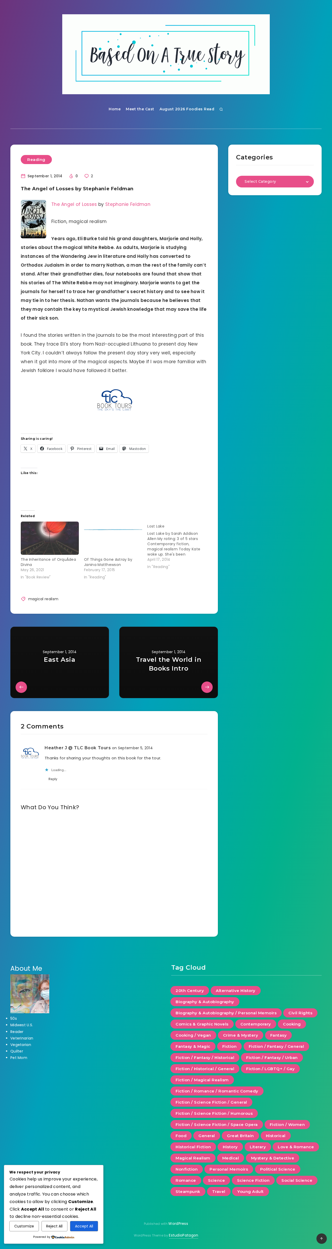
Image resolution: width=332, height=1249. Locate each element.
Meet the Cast (140, 109)
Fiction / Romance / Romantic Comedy (217, 1091)
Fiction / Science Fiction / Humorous (214, 1113)
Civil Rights (300, 1012)
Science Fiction (253, 1180)
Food (181, 1135)
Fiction (229, 1046)
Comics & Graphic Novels (202, 1024)
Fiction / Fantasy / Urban (272, 1057)
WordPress (178, 1223)
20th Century (190, 990)
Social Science (296, 1180)
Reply (53, 779)
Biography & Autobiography (205, 1001)
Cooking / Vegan (193, 1035)
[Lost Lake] (179, 545)
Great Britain (240, 1135)
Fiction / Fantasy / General (276, 1046)
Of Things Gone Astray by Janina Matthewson (108, 562)
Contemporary (255, 1024)
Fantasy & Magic (193, 1046)
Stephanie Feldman (127, 204)
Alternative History (235, 990)
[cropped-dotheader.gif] (166, 54)
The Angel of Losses (74, 204)
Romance (186, 1180)
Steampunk (188, 1191)
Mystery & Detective (272, 1158)
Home (115, 109)
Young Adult (250, 1191)
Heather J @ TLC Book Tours (78, 747)
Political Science (277, 1169)
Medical (230, 1158)
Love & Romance (296, 1146)
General (206, 1135)
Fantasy (278, 1035)
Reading (36, 159)
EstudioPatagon (183, 1235)
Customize (24, 1226)
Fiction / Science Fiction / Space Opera (217, 1124)
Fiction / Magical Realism (202, 1079)
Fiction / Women (287, 1124)
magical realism (43, 599)
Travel (218, 1191)
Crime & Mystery (240, 1035)
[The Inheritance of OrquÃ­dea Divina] (50, 538)
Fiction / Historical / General (205, 1068)
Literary (258, 1146)
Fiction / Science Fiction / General (211, 1102)
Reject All (54, 1226)
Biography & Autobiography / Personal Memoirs (226, 1012)
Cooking (292, 1024)
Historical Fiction (193, 1146)
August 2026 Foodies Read (187, 109)
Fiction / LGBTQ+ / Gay (270, 1068)
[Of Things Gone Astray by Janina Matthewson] (113, 538)
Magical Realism (193, 1158)
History (230, 1146)
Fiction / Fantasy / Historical (205, 1057)
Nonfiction (187, 1169)
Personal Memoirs (229, 1169)
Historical (276, 1135)
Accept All (84, 1226)
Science (216, 1180)
